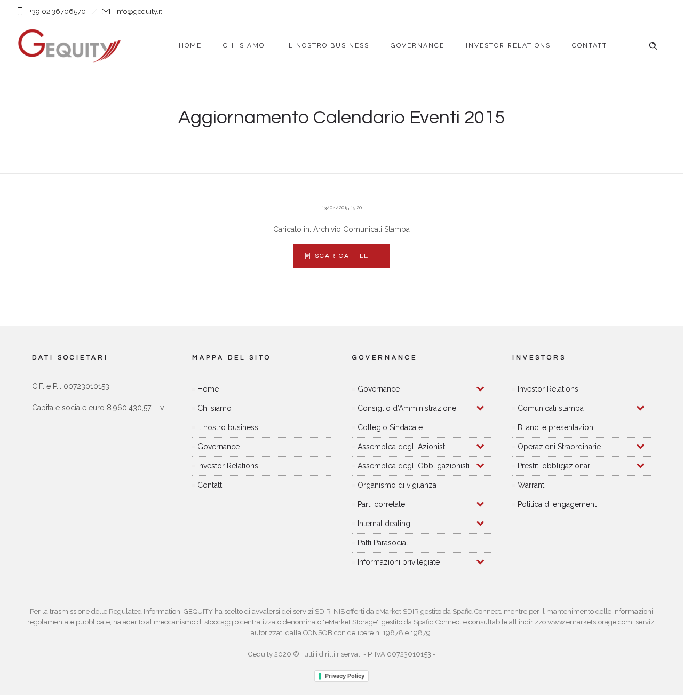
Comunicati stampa (551, 408)
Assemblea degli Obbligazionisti (414, 466)
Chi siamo (244, 45)
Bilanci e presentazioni (556, 427)
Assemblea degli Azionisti (402, 446)
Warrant (531, 485)
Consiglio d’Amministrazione (407, 408)
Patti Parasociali (384, 542)
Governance (417, 45)
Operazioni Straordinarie (559, 446)
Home (190, 45)
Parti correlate (381, 504)
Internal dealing (384, 523)
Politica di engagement (557, 504)
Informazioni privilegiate (399, 562)
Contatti (591, 45)
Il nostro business (327, 45)
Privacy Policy (344, 676)
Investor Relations (508, 45)
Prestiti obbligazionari (555, 466)
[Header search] (653, 46)
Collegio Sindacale (390, 427)
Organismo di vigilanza (397, 485)
